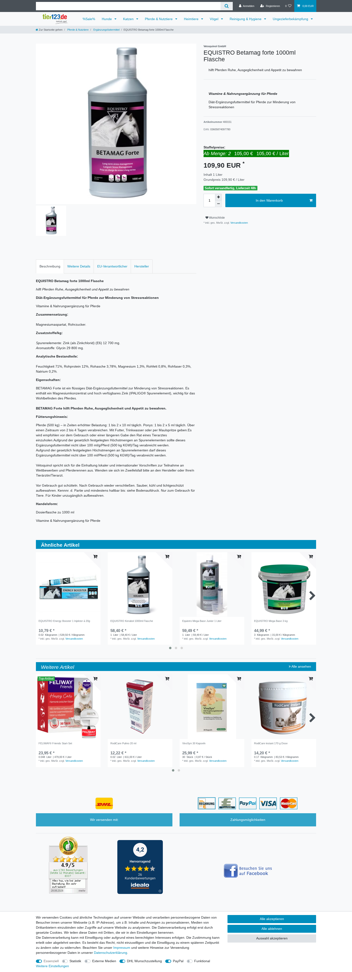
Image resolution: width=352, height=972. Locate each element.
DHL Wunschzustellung (144, 961)
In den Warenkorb (269, 200)
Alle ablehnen (271, 929)
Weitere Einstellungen (52, 966)
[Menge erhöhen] (218, 197)
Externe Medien (104, 961)
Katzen (129, 19)
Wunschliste (216, 217)
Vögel (214, 19)
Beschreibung (50, 266)
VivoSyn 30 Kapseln (193, 743)
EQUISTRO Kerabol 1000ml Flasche (131, 621)
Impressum (121, 947)
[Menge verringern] (218, 203)
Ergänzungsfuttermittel (106, 29)
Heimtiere (191, 19)
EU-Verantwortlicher (112, 266)
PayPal (178, 961)
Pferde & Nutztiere (159, 19)
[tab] (50, 266)
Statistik (75, 961)
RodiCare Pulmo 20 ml (123, 743)
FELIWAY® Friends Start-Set (55, 743)
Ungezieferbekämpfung (291, 19)
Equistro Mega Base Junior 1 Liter (201, 621)
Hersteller (141, 266)
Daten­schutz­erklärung (110, 953)
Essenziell (51, 961)
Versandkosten (239, 222)
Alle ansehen (301, 666)
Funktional (202, 961)
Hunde (107, 19)
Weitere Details (78, 266)
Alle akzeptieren (272, 919)
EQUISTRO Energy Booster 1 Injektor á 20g (64, 621)
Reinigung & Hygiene (246, 19)
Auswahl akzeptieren (272, 938)
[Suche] (227, 6)
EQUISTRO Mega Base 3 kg (271, 621)
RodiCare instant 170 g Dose (271, 743)
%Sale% (89, 19)
